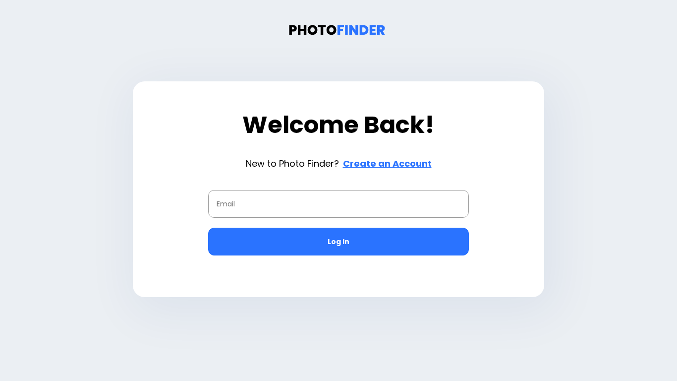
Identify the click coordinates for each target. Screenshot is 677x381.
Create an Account (387, 163)
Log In (338, 242)
